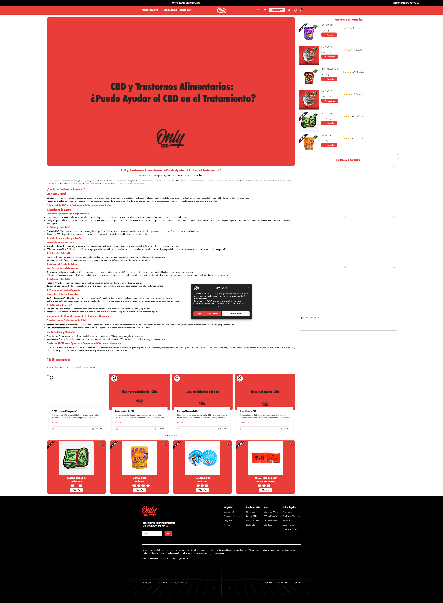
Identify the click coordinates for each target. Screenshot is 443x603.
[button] (248, 288)
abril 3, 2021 (161, 429)
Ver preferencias (236, 314)
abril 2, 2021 (98, 429)
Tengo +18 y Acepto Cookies (207, 314)
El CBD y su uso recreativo (250, 411)
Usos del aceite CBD (185, 411)
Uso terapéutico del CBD (61, 411)
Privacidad (283, 582)
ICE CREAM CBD (202, 477)
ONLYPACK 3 (326, 47)
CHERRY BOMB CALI (329, 69)
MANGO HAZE (139, 477)
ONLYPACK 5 (326, 91)
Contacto (297, 582)
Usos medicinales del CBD (125, 411)
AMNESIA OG (327, 25)
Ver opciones (330, 57)
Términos (269, 582)
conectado (68, 367)
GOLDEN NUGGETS (76, 477)
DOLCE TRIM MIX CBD (265, 477)
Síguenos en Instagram (309, 317)
